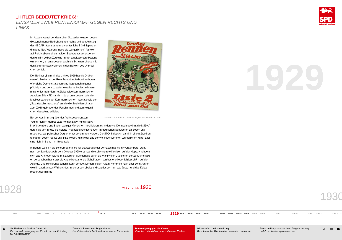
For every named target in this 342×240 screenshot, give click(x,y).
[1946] (271, 214)
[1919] (111, 214)
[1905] (22, 214)
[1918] (94, 214)
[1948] (303, 214)
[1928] (167, 214)
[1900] (6, 214)
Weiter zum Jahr (136, 188)
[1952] (327, 214)
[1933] (215, 214)
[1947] (287, 214)
